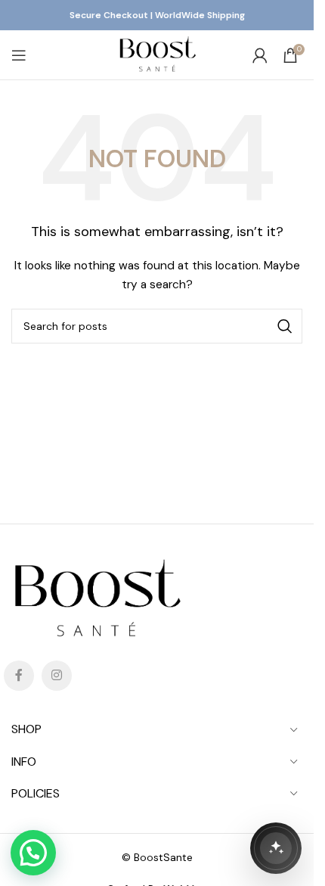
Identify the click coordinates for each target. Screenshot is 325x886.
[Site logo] (157, 54)
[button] (33, 852)
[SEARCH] (285, 326)
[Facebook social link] (19, 676)
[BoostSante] (276, 848)
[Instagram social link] (57, 676)
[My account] (260, 55)
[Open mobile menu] (19, 55)
